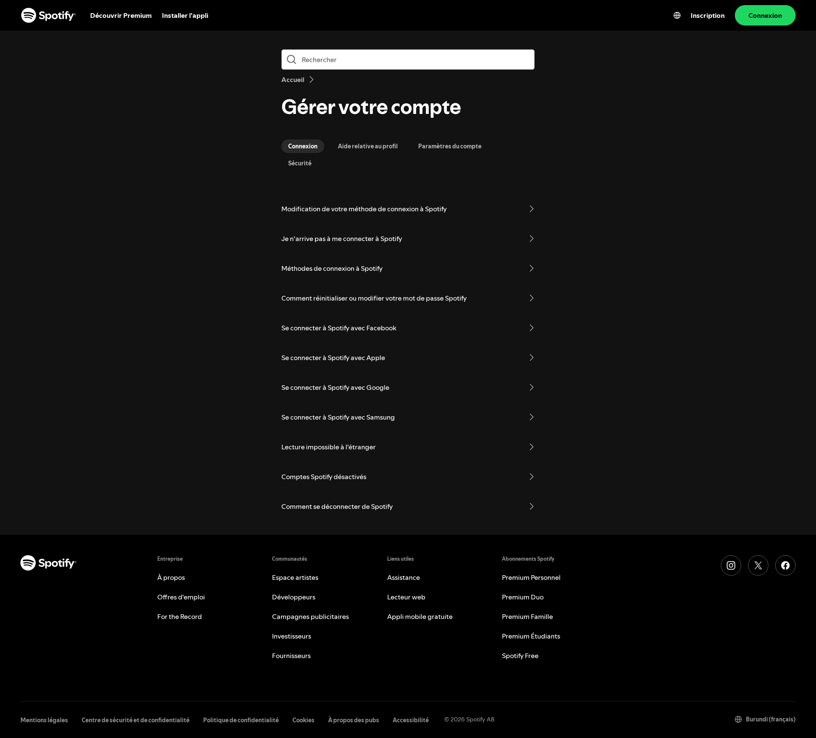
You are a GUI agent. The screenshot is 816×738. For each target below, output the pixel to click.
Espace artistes (295, 577)
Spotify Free (520, 655)
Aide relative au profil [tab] (368, 146)
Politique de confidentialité (241, 720)
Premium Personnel (531, 577)
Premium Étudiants (531, 636)
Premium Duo (523, 597)
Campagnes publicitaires (310, 616)
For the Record (179, 616)
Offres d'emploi (181, 597)
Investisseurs (291, 636)
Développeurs (293, 597)
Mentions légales (44, 720)
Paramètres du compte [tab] (450, 146)
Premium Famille (527, 616)
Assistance (403, 577)
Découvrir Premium (121, 15)
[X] (758, 565)
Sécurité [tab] (300, 163)
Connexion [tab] (302, 146)
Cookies (303, 720)
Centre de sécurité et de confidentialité (136, 720)
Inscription (708, 15)
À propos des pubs (353, 720)
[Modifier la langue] (677, 15)
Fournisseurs (291, 655)
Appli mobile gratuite (420, 616)
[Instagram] (731, 565)
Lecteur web (406, 597)
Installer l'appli (185, 15)
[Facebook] (785, 565)
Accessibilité (411, 720)
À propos (171, 577)
